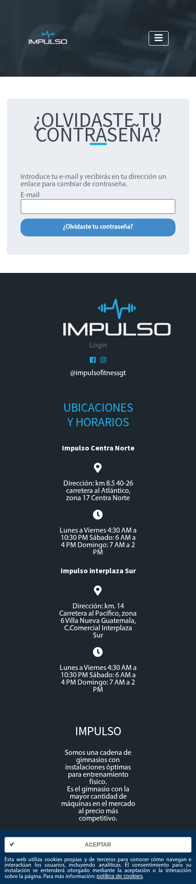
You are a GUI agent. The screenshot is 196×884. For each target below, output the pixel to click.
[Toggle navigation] (159, 38)
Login (98, 345)
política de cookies (120, 876)
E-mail (30, 195)
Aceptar (98, 845)
